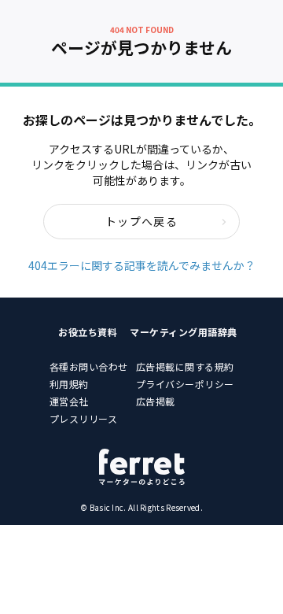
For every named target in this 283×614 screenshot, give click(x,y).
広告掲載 (155, 401)
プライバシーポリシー (185, 383)
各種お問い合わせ (89, 366)
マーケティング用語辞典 (183, 331)
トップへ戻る (141, 221)
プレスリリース (84, 418)
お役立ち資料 (87, 331)
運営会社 (69, 401)
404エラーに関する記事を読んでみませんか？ (141, 265)
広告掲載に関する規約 (185, 366)
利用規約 (69, 383)
